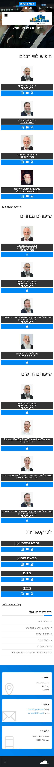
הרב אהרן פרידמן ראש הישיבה (27, 121)
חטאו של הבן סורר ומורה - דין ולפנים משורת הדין (27, 475)
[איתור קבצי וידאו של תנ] (27, 594)
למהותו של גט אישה (27, 281)
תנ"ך (27, 588)
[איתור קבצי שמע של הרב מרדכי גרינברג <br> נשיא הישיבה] (32, 162)
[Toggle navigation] (6, 15)
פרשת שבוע (44, 640)
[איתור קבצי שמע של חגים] (32, 579)
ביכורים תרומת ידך (27, 245)
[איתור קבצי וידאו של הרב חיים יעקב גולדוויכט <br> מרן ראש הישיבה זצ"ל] (27, 196)
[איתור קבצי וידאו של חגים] (27, 579)
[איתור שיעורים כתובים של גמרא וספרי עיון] (22, 549)
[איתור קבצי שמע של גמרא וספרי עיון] (32, 549)
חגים (27, 573)
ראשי (28, 42)
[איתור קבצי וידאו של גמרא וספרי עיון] (27, 549)
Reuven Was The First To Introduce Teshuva (27, 439)
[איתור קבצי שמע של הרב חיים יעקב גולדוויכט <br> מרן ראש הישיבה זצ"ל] (32, 196)
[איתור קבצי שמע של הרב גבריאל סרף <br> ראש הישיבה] (32, 93)
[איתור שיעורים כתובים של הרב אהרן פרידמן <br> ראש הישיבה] (22, 127)
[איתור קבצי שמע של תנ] (32, 594)
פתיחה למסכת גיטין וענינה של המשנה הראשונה (27, 317)
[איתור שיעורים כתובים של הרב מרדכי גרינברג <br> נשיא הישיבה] (22, 162)
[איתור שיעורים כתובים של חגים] (22, 579)
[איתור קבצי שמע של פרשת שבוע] (32, 564)
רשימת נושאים (43, 634)
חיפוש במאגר (43, 621)
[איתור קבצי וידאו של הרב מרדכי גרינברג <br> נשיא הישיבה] (27, 162)
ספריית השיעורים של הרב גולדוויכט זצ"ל (31, 652)
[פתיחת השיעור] (27, 254)
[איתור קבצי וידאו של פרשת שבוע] (27, 564)
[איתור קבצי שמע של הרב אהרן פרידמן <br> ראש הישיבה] (32, 127)
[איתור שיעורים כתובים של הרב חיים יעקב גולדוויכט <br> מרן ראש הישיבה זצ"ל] (22, 196)
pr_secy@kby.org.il (36, 713)
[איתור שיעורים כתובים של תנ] (22, 594)
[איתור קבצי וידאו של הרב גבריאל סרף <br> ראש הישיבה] (27, 93)
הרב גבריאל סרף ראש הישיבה (27, 86)
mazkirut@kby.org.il (36, 709)
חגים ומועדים (43, 646)
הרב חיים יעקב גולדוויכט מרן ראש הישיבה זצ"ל (27, 190)
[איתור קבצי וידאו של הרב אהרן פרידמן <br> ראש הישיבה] (27, 127)
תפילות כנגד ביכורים (27, 353)
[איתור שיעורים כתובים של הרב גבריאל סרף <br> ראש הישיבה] (22, 93)
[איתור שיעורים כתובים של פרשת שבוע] (22, 564)
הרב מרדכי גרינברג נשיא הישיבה (27, 155)
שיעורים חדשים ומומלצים (38, 627)
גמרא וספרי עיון (27, 543)
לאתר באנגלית (27, 4)
